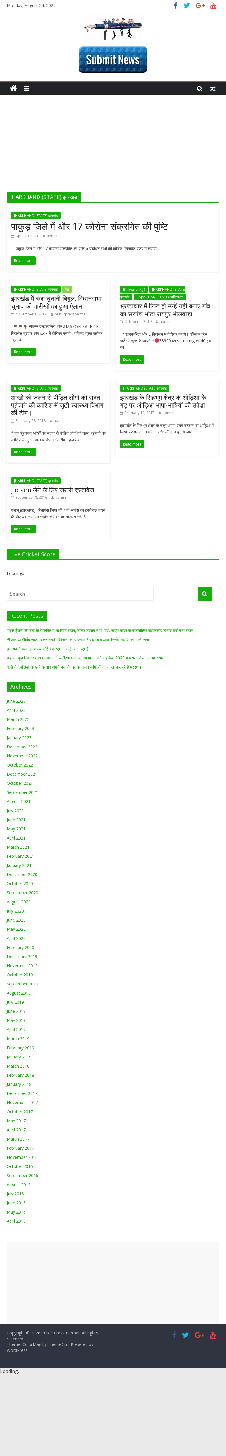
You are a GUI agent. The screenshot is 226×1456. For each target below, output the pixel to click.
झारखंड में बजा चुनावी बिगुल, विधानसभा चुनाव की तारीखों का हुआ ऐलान (56, 302)
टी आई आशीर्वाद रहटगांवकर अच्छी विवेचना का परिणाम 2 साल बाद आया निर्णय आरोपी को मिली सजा (78, 639)
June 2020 (16, 920)
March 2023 (18, 719)
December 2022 (22, 746)
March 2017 (18, 1139)
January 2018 (19, 1084)
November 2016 (22, 1157)
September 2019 (22, 984)
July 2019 (15, 1002)
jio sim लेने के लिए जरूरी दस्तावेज (52, 489)
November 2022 (22, 756)
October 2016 (20, 1166)
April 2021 (16, 838)
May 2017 (16, 1120)
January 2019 (19, 1057)
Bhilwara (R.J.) (134, 289)
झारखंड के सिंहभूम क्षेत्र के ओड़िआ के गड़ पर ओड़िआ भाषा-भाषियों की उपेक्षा (163, 401)
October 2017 (20, 1111)
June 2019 (16, 1011)
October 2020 (20, 883)
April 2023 (16, 710)
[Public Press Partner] (113, 17)
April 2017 (16, 1130)
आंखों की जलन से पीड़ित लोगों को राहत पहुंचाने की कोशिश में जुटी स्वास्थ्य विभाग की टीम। (57, 405)
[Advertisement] (113, 148)
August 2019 (19, 993)
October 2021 (20, 783)
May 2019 (16, 1020)
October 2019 (20, 975)
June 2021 (16, 819)
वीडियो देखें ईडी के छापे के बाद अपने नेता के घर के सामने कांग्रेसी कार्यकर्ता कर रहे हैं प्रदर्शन (74, 667)
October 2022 (20, 765)
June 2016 (16, 1203)
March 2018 (18, 1066)
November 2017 (22, 1102)
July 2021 (15, 810)
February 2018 (20, 1075)
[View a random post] (212, 88)
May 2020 (16, 929)
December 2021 (22, 774)
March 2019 (18, 1038)
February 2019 (20, 1048)
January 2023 (19, 737)
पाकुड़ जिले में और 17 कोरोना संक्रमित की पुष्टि (89, 226)
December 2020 (22, 874)
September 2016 (22, 1175)
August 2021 (19, 801)
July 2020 (15, 911)
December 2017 (22, 1093)
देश (67, 289)
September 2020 (22, 892)
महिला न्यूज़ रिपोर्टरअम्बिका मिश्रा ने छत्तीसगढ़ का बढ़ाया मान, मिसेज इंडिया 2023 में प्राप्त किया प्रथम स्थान (85, 658)
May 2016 (16, 1212)
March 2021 (18, 847)
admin (52, 235)
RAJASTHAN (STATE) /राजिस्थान (160, 297)
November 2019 (22, 965)
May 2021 (16, 829)
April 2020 (16, 938)
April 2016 (16, 1221)
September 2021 (22, 792)
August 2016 (19, 1184)
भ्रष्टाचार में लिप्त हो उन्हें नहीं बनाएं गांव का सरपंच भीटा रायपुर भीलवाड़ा (165, 309)
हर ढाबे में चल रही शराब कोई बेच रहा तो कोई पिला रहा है (47, 648)
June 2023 (16, 701)
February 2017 (20, 1148)
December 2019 (22, 956)
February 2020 (20, 947)
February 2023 (20, 728)
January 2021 (19, 865)
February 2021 (20, 856)
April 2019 (16, 1029)
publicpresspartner (71, 314)
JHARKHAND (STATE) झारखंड (36, 215)
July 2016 (15, 1193)
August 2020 (19, 902)
